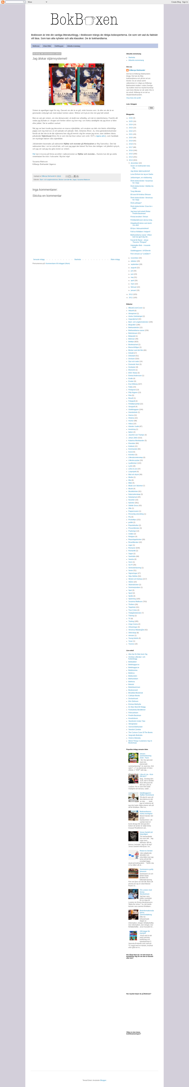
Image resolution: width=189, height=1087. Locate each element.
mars (133, 284)
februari (134, 287)
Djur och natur (133, 361)
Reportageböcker (135, 539)
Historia (131, 418)
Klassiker (131, 443)
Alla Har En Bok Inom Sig (137, 654)
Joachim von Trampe (136, 435)
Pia (129, 517)
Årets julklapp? (136, 203)
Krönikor (131, 455)
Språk (130, 596)
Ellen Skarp (132, 373)
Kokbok (131, 446)
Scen (130, 562)
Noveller (131, 500)
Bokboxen (36, 46)
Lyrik (130, 466)
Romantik (132, 551)
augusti (134, 268)
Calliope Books (134, 696)
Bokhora (131, 682)
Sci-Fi (130, 565)
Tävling (131, 621)
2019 (131, 141)
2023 (131, 128)
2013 (131, 160)
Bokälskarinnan (134, 687)
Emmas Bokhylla (134, 704)
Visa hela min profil (133, 98)
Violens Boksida (134, 738)
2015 (131, 154)
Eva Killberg (133, 384)
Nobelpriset (132, 497)
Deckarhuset (133, 698)
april (132, 281)
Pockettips (132, 520)
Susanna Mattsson (83, 179)
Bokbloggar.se (133, 667)
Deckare (131, 359)
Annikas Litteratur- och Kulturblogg (136, 658)
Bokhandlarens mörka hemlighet (146, 812)
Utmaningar (132, 627)
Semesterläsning (134, 568)
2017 (131, 147)
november (135, 258)
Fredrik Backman (134, 715)
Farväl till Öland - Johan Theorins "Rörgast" (139, 241)
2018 (131, 144)
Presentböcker (133, 528)
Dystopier (132, 367)
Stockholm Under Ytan (136, 721)
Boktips (131, 342)
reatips (131, 534)
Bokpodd (131, 336)
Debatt (130, 353)
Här (34, 154)
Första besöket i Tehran (139, 217)
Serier (130, 570)
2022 (131, 131)
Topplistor (132, 607)
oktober (134, 261)
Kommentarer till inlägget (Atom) (58, 263)
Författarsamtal (134, 404)
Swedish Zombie (134, 730)
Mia (129, 480)
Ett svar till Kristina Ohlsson (140, 194)
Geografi (131, 407)
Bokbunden (132, 676)
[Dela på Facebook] (74, 176)
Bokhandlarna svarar (136, 330)
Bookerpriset (133, 345)
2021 (131, 134)
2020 (131, 138)
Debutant (131, 356)
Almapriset (132, 313)
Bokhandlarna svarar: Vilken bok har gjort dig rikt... (141, 236)
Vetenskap (132, 633)
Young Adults (133, 638)
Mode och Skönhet (135, 486)
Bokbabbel (132, 662)
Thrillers (131, 604)
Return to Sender (146, 851)
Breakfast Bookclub (135, 693)
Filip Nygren (133, 392)
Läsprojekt (132, 472)
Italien (130, 432)
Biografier (132, 325)
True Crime (132, 610)
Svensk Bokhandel (135, 727)
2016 (131, 150)
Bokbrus (131, 673)
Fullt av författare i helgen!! (140, 232)
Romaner (131, 548)
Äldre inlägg (115, 259)
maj (132, 277)
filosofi (130, 398)
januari (133, 290)
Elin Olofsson (133, 701)
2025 (131, 121)
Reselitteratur (133, 542)
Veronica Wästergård (136, 630)
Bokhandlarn (133, 679)
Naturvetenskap (134, 494)
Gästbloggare (59, 46)
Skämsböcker (133, 585)
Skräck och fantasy (135, 579)
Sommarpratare (134, 587)
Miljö (130, 483)
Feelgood (132, 390)
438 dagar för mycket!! (145, 932)
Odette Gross (133, 506)
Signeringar (132, 573)
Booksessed (133, 690)
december (135, 163)
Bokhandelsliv (133, 327)
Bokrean (131, 339)
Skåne (130, 582)
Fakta (130, 387)
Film (130, 395)
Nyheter (131, 503)
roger (130, 545)
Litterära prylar (133, 460)
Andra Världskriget (135, 316)
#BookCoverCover (135, 308)
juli (132, 271)
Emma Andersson (135, 376)
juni (132, 274)
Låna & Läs (132, 469)
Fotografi (131, 401)
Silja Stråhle (133, 576)
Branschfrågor (133, 347)
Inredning (132, 429)
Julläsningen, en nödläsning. (141, 178)
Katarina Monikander (136, 441)
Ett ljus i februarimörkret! (139, 228)
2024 (131, 125)
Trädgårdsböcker (134, 613)
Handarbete (132, 412)
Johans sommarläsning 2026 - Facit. (145, 756)
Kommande (132, 449)
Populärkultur (133, 525)
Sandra (131, 559)
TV (129, 619)
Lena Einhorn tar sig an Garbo (141, 174)
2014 (131, 157)
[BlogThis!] (69, 176)
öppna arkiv (100, 136)
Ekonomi (131, 370)
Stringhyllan (132, 724)
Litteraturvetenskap (135, 457)
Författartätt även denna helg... (141, 220)
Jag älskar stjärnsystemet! (140, 171)
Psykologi (132, 531)
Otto (129, 508)
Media (130, 477)
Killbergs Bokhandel (137, 70)
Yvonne (131, 644)
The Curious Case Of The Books (140, 732)
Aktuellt (131, 311)
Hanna (131, 415)
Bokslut (131, 684)
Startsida (77, 259)
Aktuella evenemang (73, 46)
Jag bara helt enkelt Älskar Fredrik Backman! (140, 212)
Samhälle (132, 556)
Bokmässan (132, 333)
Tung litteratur (135, 191)
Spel (130, 590)
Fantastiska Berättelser (137, 710)
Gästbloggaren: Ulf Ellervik (140, 251)
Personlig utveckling (136, 514)
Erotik (130, 378)
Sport (130, 593)
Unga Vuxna (133, 624)
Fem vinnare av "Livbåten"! (140, 254)
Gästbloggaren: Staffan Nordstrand (147, 794)
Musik (130, 489)
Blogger (103, 1080)
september (135, 264)
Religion (131, 537)
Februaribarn (133, 713)
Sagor (75, 179)
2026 (131, 118)
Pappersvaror (133, 511)
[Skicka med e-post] (67, 176)
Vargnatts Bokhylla (135, 735)
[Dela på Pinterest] (77, 176)
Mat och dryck (133, 474)
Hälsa (130, 424)
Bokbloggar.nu (133, 665)
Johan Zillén (47, 46)
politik (130, 522)
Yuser (130, 641)
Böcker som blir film (65, 179)
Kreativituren (133, 718)
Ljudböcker (132, 463)
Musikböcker (133, 491)
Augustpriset (133, 319)
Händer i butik (133, 426)
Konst (130, 452)
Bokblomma (132, 670)
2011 (131, 298)
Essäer (131, 381)
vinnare (131, 635)
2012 (131, 294)
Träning (131, 616)
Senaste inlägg (39, 259)
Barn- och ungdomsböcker (49, 179)
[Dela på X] (72, 176)
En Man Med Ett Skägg (137, 707)
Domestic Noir (133, 364)
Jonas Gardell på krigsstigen (146, 833)
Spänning (132, 599)
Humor (131, 421)
